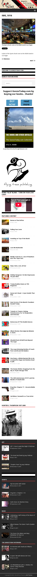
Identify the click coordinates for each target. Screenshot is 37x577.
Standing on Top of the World (20, 238)
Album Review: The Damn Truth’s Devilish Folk (22, 525)
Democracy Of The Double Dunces (21, 322)
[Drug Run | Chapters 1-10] (5, 496)
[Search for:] (19, 83)
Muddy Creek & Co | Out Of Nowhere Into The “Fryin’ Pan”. (22, 257)
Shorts (4, 479)
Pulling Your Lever (16, 229)
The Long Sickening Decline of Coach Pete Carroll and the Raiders (22, 350)
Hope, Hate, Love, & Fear (18, 266)
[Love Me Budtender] (5, 251)
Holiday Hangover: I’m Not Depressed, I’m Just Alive (22, 275)
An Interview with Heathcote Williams (21, 546)
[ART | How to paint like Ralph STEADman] (5, 450)
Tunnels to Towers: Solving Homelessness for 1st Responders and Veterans (21, 312)
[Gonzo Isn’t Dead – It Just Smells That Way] (5, 296)
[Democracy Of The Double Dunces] (5, 325)
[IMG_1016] (18, 43)
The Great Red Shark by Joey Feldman (21, 455)
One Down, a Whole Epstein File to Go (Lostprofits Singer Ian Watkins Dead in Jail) (22, 359)
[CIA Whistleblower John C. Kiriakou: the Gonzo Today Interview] (5, 568)
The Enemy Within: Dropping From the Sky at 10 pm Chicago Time (22, 369)
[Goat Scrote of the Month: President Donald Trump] (5, 306)
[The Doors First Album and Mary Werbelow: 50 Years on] (5, 537)
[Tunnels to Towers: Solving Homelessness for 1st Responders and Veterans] (5, 315)
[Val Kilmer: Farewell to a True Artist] (5, 400)
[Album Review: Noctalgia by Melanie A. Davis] (5, 334)
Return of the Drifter (17, 220)
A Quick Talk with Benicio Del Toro (20, 556)
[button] (35, 10)
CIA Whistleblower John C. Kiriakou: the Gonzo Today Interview (21, 565)
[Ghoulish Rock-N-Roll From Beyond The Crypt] (5, 343)
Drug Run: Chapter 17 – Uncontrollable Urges (22, 388)
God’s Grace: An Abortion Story (19, 502)
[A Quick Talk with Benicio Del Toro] (5, 559)
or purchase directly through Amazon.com (15, 149)
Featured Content (9, 216)
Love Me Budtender (16, 247)
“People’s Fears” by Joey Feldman (20, 464)
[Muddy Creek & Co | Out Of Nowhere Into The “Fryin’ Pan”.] (5, 260)
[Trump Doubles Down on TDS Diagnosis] (5, 287)
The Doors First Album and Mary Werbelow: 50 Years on (19, 534)
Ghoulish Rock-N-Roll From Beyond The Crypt (21, 341)
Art (3, 442)
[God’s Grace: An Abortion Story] (5, 505)
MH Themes (29, 575)
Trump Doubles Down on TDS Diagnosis (19, 284)
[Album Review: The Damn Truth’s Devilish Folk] (5, 528)
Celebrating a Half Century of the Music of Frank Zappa (22, 516)
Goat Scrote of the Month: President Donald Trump (22, 303)
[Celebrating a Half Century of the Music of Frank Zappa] (5, 519)
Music (4, 511)
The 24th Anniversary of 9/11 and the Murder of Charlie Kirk (22, 378)
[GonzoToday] (18, 7)
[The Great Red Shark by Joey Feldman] (5, 459)
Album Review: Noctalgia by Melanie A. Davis (22, 331)
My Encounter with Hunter (18, 484)
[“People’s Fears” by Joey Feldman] (5, 468)
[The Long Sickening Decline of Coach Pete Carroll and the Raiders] (5, 353)
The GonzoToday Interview (11, 542)
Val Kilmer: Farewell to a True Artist (21, 396)
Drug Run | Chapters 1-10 (17, 493)
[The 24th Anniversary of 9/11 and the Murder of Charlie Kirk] (5, 381)
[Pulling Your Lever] (5, 233)
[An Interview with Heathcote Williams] (5, 550)
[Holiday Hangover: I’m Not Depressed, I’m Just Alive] (5, 278)
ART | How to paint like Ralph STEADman (22, 446)
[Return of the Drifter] (5, 224)
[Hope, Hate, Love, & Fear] (5, 269)
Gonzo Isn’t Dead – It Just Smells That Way (22, 294)
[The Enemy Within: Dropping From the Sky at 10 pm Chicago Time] (5, 372)
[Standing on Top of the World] (5, 242)
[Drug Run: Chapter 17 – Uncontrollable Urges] (5, 391)
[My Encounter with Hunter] (5, 487)
